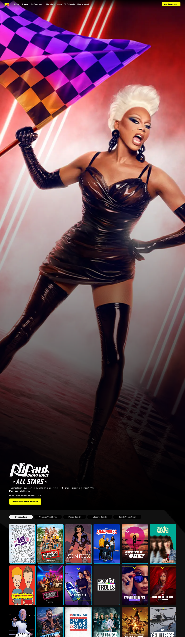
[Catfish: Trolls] (107, 585)
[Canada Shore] (50, 585)
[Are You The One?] (135, 543)
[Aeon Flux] (78, 543)
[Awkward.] (163, 543)
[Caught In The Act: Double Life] (135, 585)
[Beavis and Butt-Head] (22, 585)
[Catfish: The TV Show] (78, 585)
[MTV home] (7, 4)
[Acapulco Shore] (50, 543)
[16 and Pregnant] (22, 543)
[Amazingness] (107, 543)
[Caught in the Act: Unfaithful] (163, 585)
